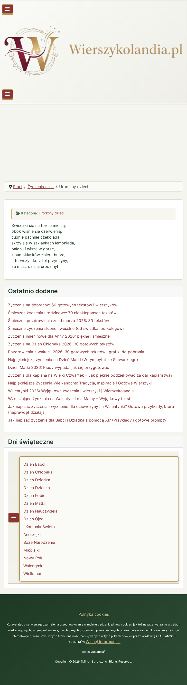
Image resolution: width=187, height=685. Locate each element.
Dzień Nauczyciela (40, 511)
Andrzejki (32, 534)
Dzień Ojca (33, 518)
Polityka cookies (93, 614)
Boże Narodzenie (39, 542)
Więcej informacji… (103, 641)
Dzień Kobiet (35, 495)
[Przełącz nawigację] (7, 9)
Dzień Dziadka (36, 479)
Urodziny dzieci (51, 213)
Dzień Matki (34, 503)
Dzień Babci (34, 464)
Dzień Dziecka (36, 487)
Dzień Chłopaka (38, 472)
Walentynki (33, 565)
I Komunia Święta (39, 526)
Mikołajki (31, 550)
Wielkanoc (32, 573)
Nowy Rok (32, 557)
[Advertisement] (93, 141)
